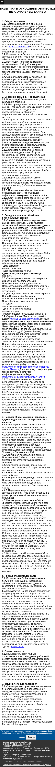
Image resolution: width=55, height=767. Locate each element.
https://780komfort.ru (19, 46)
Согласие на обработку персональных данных (22, 761)
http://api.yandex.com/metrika (24, 319)
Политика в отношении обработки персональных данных (27, 765)
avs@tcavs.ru (17, 646)
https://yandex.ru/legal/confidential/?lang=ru (24, 377)
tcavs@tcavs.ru (15, 759)
